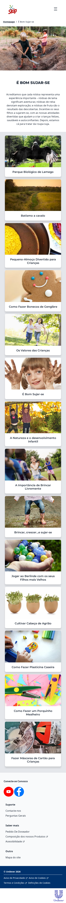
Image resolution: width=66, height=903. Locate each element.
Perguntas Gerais (16, 815)
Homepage (9, 21)
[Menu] (55, 9)
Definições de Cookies (39, 882)
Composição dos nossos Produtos (25, 836)
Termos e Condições (14, 882)
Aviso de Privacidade (14, 877)
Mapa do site (13, 857)
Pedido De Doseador (18, 831)
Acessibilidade (14, 841)
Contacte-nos (13, 810)
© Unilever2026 (12, 871)
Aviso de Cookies (37, 877)
